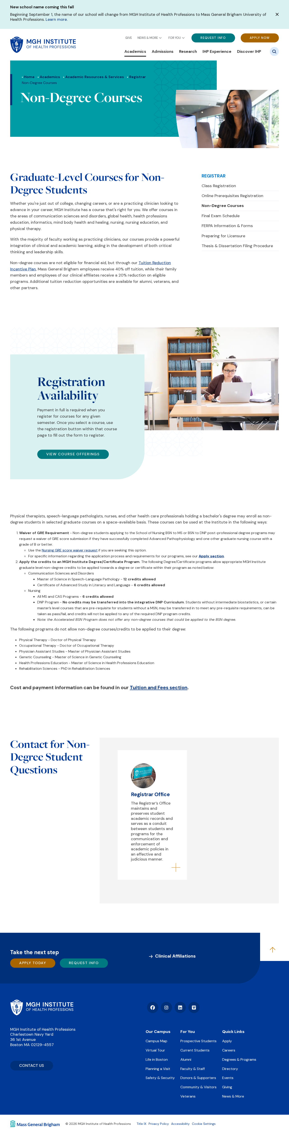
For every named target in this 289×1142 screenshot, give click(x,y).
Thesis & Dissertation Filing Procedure (237, 246)
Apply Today (32, 963)
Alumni (185, 1059)
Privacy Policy (159, 1124)
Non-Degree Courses (223, 205)
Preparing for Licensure (223, 236)
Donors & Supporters (198, 1077)
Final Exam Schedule (221, 216)
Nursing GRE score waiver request (70, 550)
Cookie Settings (204, 1124)
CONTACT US (31, 1065)
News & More (148, 38)
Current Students (195, 1050)
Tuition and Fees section (158, 687)
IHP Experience (217, 51)
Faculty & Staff (192, 1068)
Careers (228, 1050)
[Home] (41, 1007)
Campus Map (156, 1041)
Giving (227, 1087)
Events (227, 1077)
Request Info (213, 38)
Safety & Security (160, 1077)
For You (174, 38)
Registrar (137, 76)
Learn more (56, 19)
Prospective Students (198, 1041)
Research (188, 51)
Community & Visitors (198, 1087)
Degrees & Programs (239, 1059)
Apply (227, 1041)
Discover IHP (249, 51)
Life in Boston (157, 1059)
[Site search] (274, 51)
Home (29, 76)
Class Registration (219, 185)
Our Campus (158, 1031)
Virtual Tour (155, 1050)
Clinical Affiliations (175, 956)
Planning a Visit (158, 1068)
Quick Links (233, 1031)
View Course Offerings (73, 454)
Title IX (141, 1124)
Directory (230, 1068)
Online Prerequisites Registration (232, 195)
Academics (135, 51)
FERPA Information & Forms (227, 225)
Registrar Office (150, 794)
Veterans (188, 1096)
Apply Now (260, 38)
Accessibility (180, 1124)
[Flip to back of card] (175, 868)
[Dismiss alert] (277, 14)
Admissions (162, 51)
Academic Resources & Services (94, 76)
